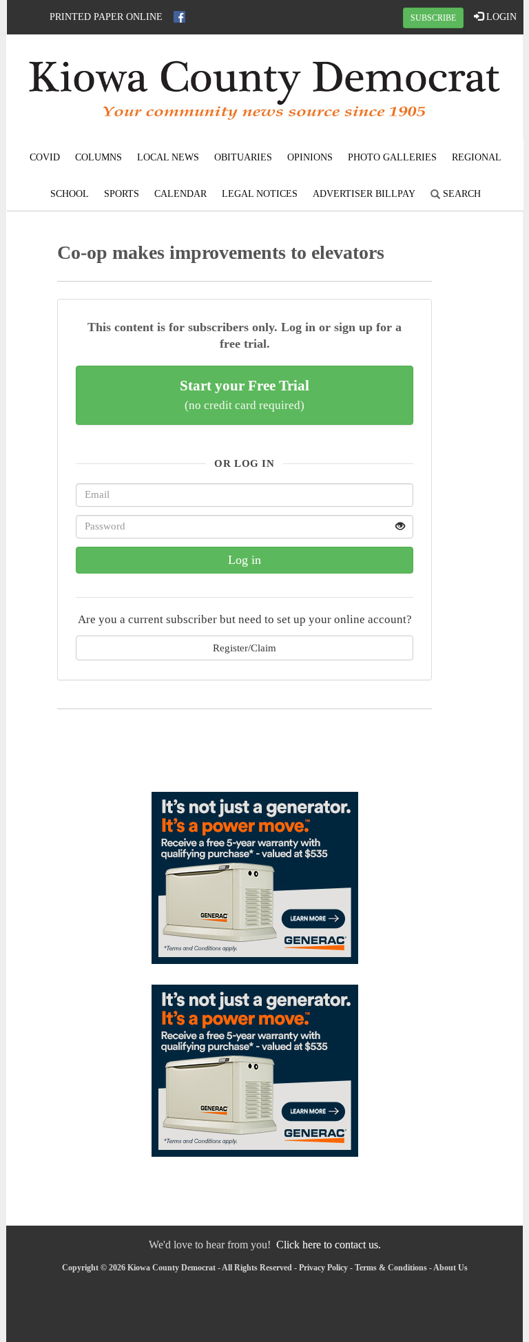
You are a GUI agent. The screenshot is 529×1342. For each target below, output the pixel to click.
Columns (98, 157)
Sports (121, 194)
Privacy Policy (323, 1267)
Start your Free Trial (244, 394)
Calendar (180, 194)
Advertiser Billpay (364, 194)
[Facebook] (179, 17)
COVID (45, 157)
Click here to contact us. (328, 1244)
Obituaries (243, 157)
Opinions (310, 157)
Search (460, 194)
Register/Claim (244, 647)
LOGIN (500, 17)
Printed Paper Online (106, 17)
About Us (450, 1267)
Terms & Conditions (391, 1267)
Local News (168, 157)
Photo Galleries (392, 157)
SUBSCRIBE (433, 18)
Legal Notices (260, 194)
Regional (476, 157)
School (69, 194)
